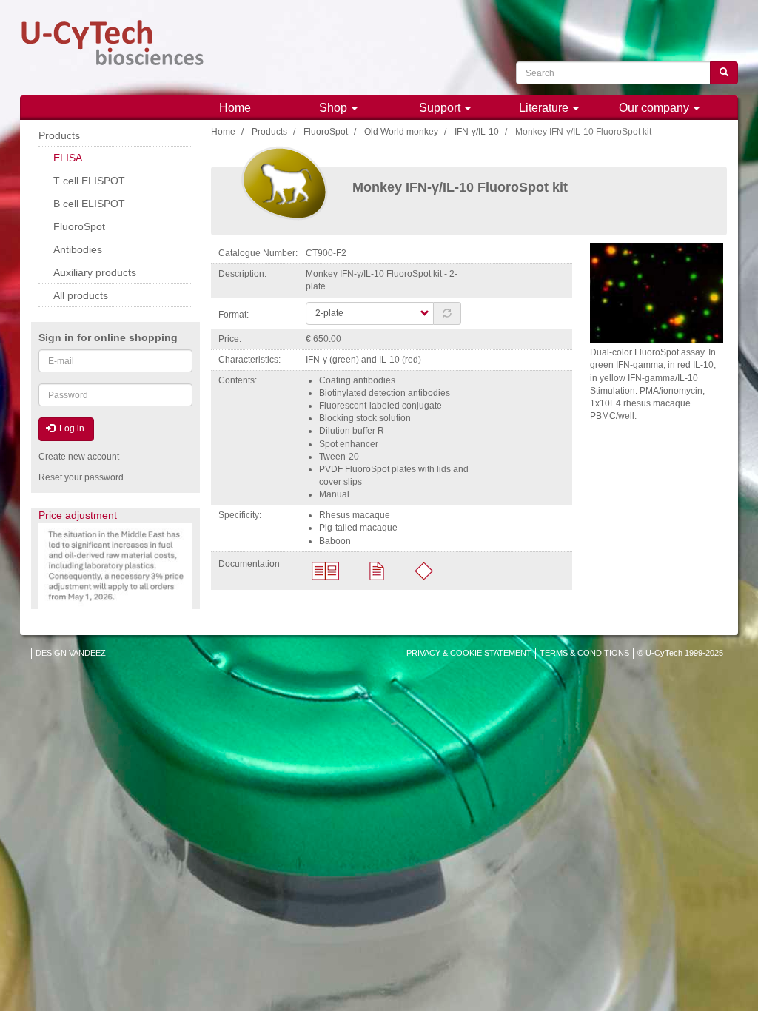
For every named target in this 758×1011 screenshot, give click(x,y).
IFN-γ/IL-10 (477, 132)
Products (269, 132)
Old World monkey (401, 132)
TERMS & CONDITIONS (584, 652)
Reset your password (81, 477)
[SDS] (424, 570)
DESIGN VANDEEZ (71, 652)
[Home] (112, 43)
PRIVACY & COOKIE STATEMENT (468, 652)
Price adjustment (77, 515)
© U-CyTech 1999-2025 (680, 652)
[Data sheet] (376, 570)
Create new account (78, 456)
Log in (70, 428)
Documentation (249, 564)
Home (235, 107)
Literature (545, 107)
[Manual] (325, 570)
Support (441, 107)
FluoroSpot (325, 132)
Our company (655, 107)
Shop (334, 107)
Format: (233, 314)
